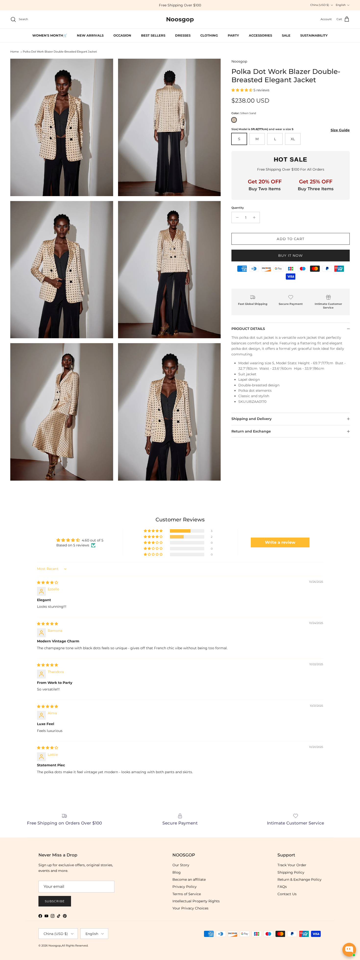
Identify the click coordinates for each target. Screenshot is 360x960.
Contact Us (287, 894)
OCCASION (122, 35)
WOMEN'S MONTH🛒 (49, 35)
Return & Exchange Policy (299, 879)
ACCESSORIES (260, 35)
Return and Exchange (251, 431)
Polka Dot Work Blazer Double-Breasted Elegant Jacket (60, 52)
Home (14, 52)
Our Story (180, 865)
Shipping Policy (290, 872)
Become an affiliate (189, 879)
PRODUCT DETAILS (248, 328)
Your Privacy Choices (190, 908)
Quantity (237, 207)
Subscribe (55, 901)
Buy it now (290, 255)
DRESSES (183, 35)
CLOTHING (209, 35)
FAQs (282, 886)
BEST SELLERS (153, 35)
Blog (176, 872)
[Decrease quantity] (236, 217)
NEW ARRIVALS (90, 35)
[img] (47, 582)
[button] (242, 90)
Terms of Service (186, 894)
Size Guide (340, 130)
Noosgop (239, 61)
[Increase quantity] (255, 217)
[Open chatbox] (349, 950)
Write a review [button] (280, 542)
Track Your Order (291, 865)
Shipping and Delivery (251, 419)
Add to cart (290, 239)
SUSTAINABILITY (314, 35)
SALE (286, 35)
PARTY (233, 35)
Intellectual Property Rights (196, 901)
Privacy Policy (184, 886)
